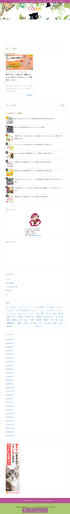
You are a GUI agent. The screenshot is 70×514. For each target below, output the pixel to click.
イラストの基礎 (38, 307)
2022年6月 (9, 365)
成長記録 (38, 320)
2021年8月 (9, 398)
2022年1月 (9, 384)
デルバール (34, 310)
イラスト (8, 279)
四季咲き (20, 317)
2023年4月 (9, 343)
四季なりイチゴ (11, 317)
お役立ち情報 (10, 54)
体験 (42, 313)
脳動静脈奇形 (10, 323)
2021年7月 (9, 402)
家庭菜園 (14, 320)
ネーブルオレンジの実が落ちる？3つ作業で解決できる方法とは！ (33, 144)
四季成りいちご (29, 317)
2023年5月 (9, 339)
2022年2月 (9, 380)
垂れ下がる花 (59, 317)
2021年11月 (10, 391)
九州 (37, 313)
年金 (20, 320)
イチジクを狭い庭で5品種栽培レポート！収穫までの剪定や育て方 (33, 153)
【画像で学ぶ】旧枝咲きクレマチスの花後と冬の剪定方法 (30, 196)
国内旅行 (39, 317)
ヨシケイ (31, 313)
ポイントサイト (22, 313)
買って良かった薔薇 (51, 323)
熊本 (52, 320)
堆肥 (8, 320)
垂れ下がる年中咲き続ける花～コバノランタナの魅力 (29, 127)
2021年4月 (9, 413)
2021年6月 (9, 406)
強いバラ (26, 320)
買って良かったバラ (36, 323)
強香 (32, 320)
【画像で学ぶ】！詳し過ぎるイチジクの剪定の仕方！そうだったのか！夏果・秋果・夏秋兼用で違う (38, 137)
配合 (61, 323)
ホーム (9, 48)
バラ (42, 310)
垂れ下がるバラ (48, 317)
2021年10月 (10, 395)
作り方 (48, 313)
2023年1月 (9, 350)
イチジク (28, 307)
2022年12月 (10, 354)
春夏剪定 (46, 320)
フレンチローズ (11, 313)
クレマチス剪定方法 (22, 310)
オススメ (59, 307)
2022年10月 (10, 361)
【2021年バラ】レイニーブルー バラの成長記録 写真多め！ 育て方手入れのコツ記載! (38, 180)
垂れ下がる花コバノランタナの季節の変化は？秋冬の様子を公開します (34, 118)
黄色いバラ (39, 326)
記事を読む (30, 95)
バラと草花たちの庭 (11, 287)
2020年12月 (10, 428)
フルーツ (59, 310)
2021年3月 (10, 417)
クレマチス (10, 310)
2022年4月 (9, 373)
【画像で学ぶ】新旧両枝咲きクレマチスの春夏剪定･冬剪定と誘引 (33, 170)
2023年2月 (9, 347)
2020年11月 (10, 432)
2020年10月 (10, 436)
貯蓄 (26, 323)
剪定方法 (60, 313)
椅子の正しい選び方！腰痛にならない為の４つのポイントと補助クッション (19, 77)
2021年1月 (9, 424)
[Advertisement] (35, 32)
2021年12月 (10, 387)
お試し (14, 307)
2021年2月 (9, 421)
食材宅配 (9, 326)
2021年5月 (9, 410)
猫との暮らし (9, 290)
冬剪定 (54, 313)
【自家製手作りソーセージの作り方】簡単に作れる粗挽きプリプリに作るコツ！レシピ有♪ (38, 189)
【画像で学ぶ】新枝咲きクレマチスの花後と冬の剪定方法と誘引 (32, 162)
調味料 (19, 323)
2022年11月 (10, 358)
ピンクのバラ (50, 310)
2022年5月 (9, 369)
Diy (8, 307)
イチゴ (21, 307)
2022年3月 (9, 376)
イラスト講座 (50, 307)
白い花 (61, 320)
